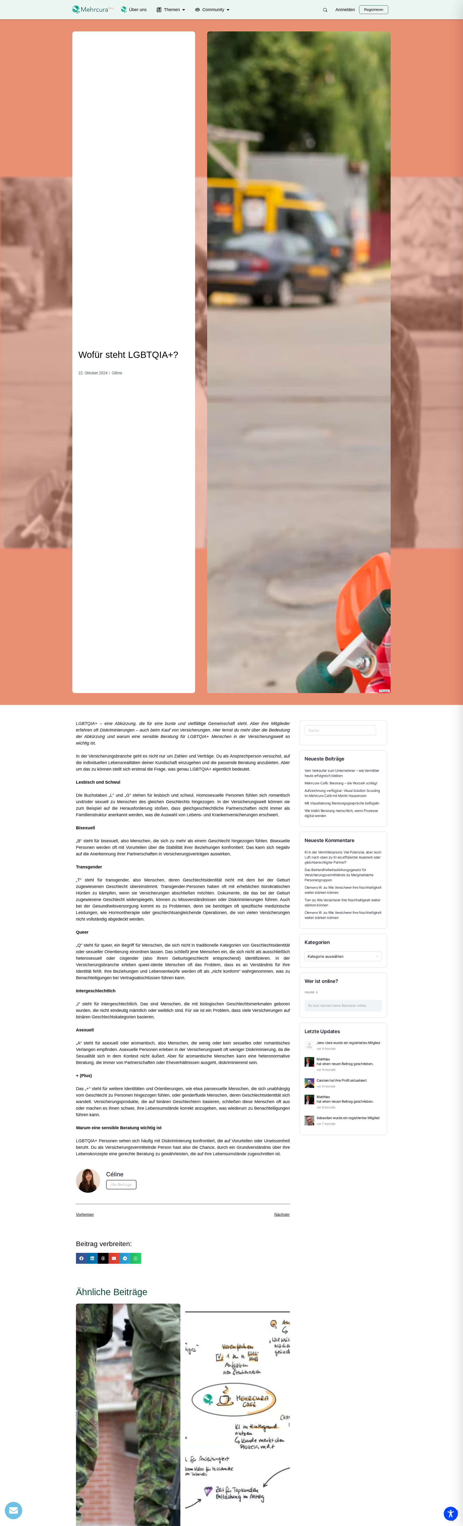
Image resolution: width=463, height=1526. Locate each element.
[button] (81, 1258)
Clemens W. (313, 887)
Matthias (323, 1059)
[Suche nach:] (340, 730)
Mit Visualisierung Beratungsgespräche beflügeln (342, 803)
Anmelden (345, 9)
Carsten (323, 1080)
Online (311, 992)
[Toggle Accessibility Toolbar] (450, 1513)
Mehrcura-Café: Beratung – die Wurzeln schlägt (341, 783)
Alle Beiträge (121, 1184)
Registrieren (373, 9)
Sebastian (324, 1118)
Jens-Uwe (325, 1043)
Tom (308, 900)
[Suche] (325, 9)
